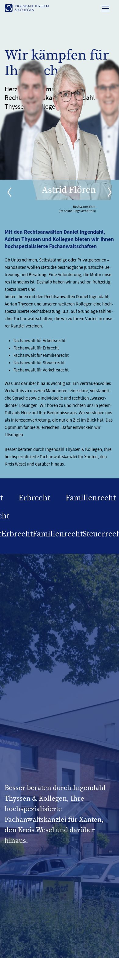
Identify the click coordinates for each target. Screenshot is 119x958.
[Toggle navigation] (105, 8)
